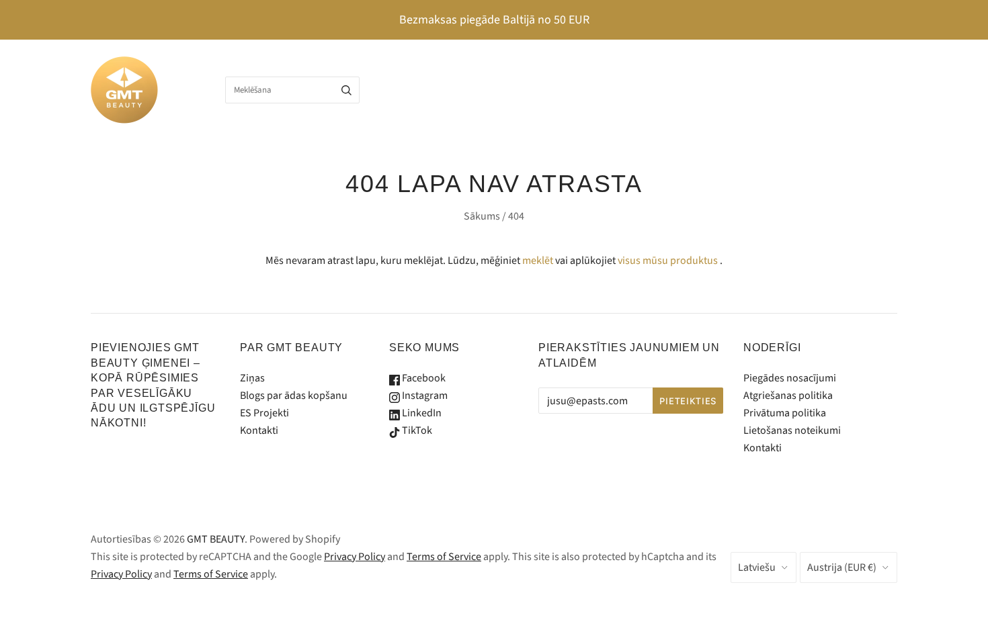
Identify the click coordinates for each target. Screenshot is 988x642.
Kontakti (259, 430)
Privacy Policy (354, 556)
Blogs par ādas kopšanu (293, 395)
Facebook (423, 378)
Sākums (482, 216)
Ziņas (252, 378)
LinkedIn (421, 413)
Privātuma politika (784, 413)
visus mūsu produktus (668, 260)
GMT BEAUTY (216, 539)
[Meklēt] (346, 90)
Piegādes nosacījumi (789, 378)
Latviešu (757, 567)
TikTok (416, 430)
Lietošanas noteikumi (792, 430)
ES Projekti (264, 413)
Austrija (841, 567)
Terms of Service (444, 556)
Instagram (424, 395)
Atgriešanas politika (788, 395)
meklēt (537, 260)
